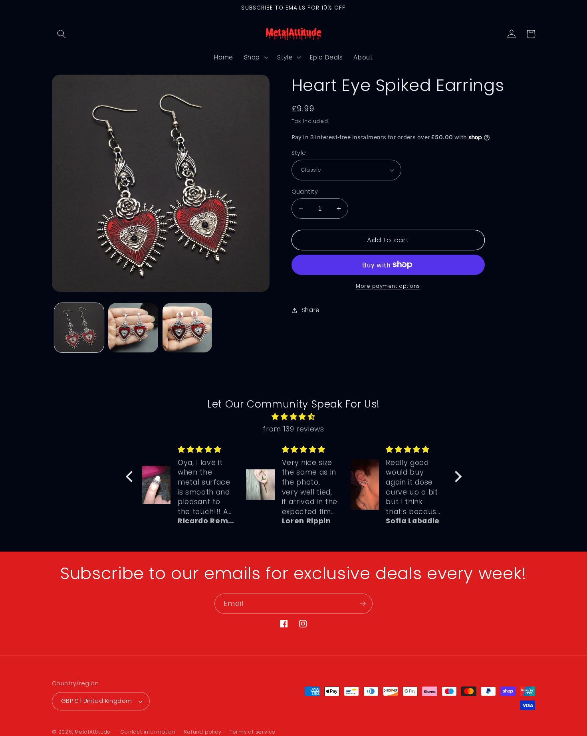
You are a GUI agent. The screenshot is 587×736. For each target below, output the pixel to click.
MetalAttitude (93, 731)
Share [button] (310, 310)
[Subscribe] (362, 604)
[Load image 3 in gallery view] (187, 328)
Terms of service (253, 731)
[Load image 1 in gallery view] (79, 328)
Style (299, 153)
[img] (293, 417)
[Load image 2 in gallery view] (133, 328)
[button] (61, 34)
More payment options (388, 285)
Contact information (148, 731)
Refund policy (202, 731)
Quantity (305, 191)
